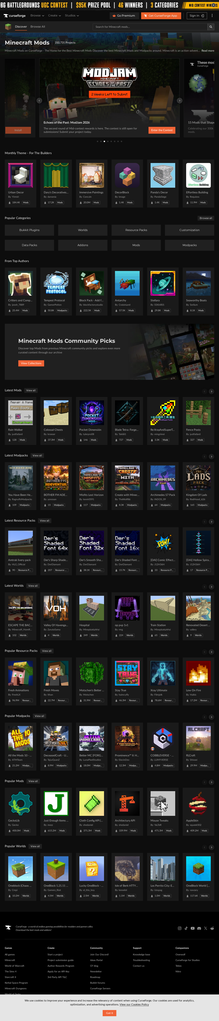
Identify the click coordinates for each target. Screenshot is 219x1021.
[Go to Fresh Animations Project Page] (20, 681)
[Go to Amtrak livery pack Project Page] (20, 551)
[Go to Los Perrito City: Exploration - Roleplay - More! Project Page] (163, 877)
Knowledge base (141, 954)
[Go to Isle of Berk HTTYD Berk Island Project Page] (127, 877)
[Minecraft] (8, 26)
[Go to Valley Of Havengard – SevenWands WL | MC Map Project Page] (56, 616)
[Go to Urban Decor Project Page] (20, 184)
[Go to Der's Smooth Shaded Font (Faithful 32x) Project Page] (91, 551)
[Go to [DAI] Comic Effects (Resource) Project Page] (163, 551)
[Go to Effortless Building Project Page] (198, 184)
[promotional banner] (109, 5)
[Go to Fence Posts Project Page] (198, 421)
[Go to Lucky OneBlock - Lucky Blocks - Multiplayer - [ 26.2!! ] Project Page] (91, 877)
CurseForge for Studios (188, 960)
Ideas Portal (96, 960)
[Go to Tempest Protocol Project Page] (56, 292)
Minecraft (10, 960)
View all (31, 390)
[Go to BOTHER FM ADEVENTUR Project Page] (56, 486)
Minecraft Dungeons (16, 988)
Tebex (179, 966)
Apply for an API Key (58, 971)
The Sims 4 (10, 971)
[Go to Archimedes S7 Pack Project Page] (163, 486)
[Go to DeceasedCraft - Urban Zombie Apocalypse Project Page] (56, 747)
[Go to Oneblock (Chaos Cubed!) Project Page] (20, 877)
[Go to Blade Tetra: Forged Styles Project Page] (127, 421)
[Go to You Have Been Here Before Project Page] (20, 486)
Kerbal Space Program (16, 983)
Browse (35, 15)
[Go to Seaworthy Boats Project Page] (198, 292)
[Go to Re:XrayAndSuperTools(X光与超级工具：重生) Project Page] (163, 421)
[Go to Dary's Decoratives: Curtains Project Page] (56, 184)
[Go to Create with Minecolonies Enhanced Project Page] (127, 486)
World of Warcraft (14, 966)
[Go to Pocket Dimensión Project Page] (91, 421)
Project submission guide (61, 960)
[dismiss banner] (213, 5)
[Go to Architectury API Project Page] (127, 812)
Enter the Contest (162, 130)
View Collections (31, 363)
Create (52, 15)
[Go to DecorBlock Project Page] (127, 184)
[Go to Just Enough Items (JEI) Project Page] (56, 812)
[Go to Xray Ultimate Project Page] (163, 681)
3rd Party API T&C (57, 977)
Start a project (55, 954)
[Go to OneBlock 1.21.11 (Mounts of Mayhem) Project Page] (56, 877)
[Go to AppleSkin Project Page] (198, 812)
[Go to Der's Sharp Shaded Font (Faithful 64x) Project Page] (56, 551)
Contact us (138, 966)
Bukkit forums (97, 983)
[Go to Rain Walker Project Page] (20, 421)
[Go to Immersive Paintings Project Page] (91, 184)
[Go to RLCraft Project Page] (198, 747)
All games (10, 954)
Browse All (37, 26)
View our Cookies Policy (134, 1004)
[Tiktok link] (186, 928)
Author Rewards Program (61, 966)
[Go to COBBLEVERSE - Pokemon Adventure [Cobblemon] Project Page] (163, 747)
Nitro (178, 971)
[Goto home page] (14, 15)
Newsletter (96, 971)
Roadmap (95, 977)
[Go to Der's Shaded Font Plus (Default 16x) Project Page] (127, 551)
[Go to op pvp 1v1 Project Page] (127, 616)
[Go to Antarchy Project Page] (127, 292)
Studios (70, 15)
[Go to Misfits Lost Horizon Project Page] (91, 486)
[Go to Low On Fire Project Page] (198, 681)
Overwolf (180, 954)
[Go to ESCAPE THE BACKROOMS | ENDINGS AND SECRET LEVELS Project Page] (20, 616)
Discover (21, 26)
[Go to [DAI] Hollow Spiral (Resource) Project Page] (198, 551)
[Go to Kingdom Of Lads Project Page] (198, 486)
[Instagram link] (180, 928)
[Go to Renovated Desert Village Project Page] (198, 616)
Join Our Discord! (99, 954)
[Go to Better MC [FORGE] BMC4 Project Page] (91, 747)
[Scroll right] (211, 391)
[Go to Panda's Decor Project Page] (163, 184)
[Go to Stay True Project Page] (127, 681)
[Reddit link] (212, 928)
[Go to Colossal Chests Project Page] (56, 421)
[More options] (212, 15)
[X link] (206, 928)
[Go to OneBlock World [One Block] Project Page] (198, 877)
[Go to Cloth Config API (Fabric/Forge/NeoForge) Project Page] (91, 812)
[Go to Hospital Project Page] (91, 616)
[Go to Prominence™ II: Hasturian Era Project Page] (127, 747)
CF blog (94, 966)
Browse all (206, 218)
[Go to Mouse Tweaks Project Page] (163, 812)
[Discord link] (199, 928)
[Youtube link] (193, 928)
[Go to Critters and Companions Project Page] (20, 292)
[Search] (211, 26)
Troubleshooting (141, 960)
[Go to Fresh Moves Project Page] (56, 681)
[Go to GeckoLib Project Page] (20, 812)
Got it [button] (109, 1013)
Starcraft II (10, 977)
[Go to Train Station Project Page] (163, 616)
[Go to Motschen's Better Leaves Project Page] (91, 681)
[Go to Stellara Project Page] (163, 292)
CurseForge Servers (100, 988)
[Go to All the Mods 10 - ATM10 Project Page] (20, 747)
